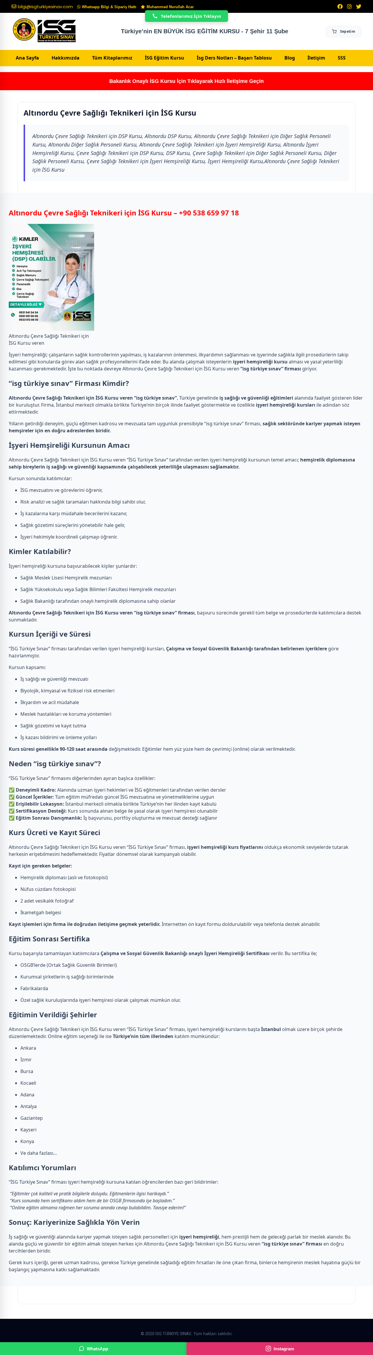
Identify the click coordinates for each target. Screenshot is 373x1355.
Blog (289, 58)
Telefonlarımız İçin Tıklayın (191, 16)
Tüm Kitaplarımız (112, 58)
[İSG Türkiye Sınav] (44, 30)
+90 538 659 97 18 (209, 212)
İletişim (316, 58)
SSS (342, 58)
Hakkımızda (66, 58)
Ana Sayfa (27, 58)
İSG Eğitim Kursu (164, 58)
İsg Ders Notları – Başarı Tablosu (234, 58)
